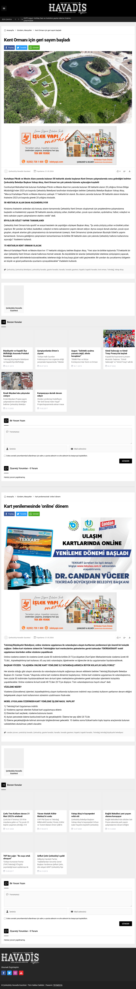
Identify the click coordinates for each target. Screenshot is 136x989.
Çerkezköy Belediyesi (23, 269)
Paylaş (11, 47)
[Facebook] (3, 973)
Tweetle (23, 47)
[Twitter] (9, 973)
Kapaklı (82, 269)
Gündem (20, 30)
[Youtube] (21, 973)
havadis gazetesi (72, 269)
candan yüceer (12, 732)
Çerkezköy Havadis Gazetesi (19, 171)
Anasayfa (10, 30)
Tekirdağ (110, 269)
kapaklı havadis (91, 269)
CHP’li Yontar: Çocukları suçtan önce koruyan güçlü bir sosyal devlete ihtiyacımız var (46, 19)
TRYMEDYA (57, 985)
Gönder (36, 47)
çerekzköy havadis (26, 732)
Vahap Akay (119, 269)
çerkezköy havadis (39, 269)
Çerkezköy (11, 269)
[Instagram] (15, 973)
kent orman (102, 269)
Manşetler (28, 30)
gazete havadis (52, 269)
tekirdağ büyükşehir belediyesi (111, 732)
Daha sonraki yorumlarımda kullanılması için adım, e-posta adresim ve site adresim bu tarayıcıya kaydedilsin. (47, 456)
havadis (62, 269)
